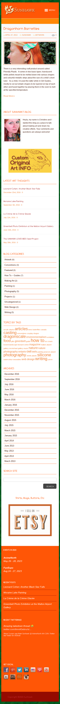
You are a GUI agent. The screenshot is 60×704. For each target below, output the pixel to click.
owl (29, 351)
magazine (34, 344)
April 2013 (9, 456)
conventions (21, 333)
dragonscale (15, 336)
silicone (44, 355)
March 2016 (9, 399)
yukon (50, 359)
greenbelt (20, 341)
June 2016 (9, 389)
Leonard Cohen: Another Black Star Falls (24, 587)
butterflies (36, 330)
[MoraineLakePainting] (14, 201)
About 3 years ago (11, 634)
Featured (8, 270)
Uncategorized (11, 302)
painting (40, 352)
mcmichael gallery (16, 348)
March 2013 (9, 461)
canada (43, 330)
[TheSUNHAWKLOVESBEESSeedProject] (21, 238)
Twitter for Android (13, 635)
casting (10, 332)
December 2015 (11, 410)
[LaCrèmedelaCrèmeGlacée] (17, 213)
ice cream (48, 341)
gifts (12, 341)
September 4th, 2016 (12, 205)
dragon (36, 333)
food (7, 341)
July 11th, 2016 (10, 217)
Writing (7, 312)
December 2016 (11, 374)
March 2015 (9, 430)
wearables (17, 359)
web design (28, 359)
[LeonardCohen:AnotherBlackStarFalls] (22, 188)
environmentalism (36, 336)
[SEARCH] (49, 486)
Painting (8, 286)
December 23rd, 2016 (12, 192)
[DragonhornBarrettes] (21, 28)
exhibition (50, 337)
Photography (10, 291)
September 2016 (12, 379)
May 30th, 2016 (10, 242)
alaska (11, 330)
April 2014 (9, 440)
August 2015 (10, 420)
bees (30, 330)
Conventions (10, 265)
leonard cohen (23, 345)
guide (28, 341)
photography (15, 355)
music (26, 348)
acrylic (6, 330)
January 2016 (10, 405)
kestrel (6, 345)
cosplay (30, 333)
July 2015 (8, 425)
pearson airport (50, 352)
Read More (9, 96)
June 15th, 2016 (10, 230)
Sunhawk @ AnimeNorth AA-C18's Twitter (38, 634)
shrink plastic (32, 356)
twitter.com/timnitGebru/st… (18, 629)
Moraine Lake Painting (15, 592)
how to (37, 340)
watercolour (8, 359)
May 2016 (9, 394)
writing (41, 358)
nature (33, 348)
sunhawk (26, 35)
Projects (8, 296)
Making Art (9, 281)
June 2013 (9, 446)
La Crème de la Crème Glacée (19, 598)
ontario (22, 351)
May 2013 (9, 451)
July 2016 (8, 384)
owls (34, 351)
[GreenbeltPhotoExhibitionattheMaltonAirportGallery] (29, 226)
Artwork (39, 35)
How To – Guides (12, 275)
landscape (13, 345)
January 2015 (10, 435)
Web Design (10, 307)
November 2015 (11, 415)
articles (21, 329)
